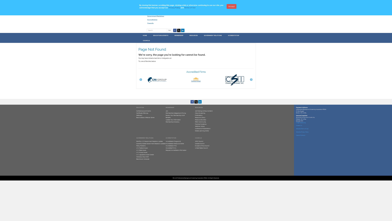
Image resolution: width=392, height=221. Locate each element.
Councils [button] (146, 40)
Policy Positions (141, 146)
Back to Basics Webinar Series (145, 117)
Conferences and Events (143, 111)
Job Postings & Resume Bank (204, 111)
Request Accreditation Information (176, 150)
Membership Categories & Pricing (176, 113)
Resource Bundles (200, 120)
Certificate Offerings (142, 113)
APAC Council (199, 141)
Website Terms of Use (302, 128)
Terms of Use (190, 8)
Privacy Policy (174, 8)
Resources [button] (193, 35)
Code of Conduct (300, 135)
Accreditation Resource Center (175, 143)
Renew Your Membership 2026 (175, 115)
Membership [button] (178, 35)
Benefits (168, 117)
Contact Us (299, 125)
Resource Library (200, 117)
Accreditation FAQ (171, 146)
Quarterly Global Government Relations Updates (151, 143)
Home (145, 35)
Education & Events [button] (160, 35)
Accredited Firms (171, 148)
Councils (150, 23)
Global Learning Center (202, 131)
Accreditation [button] (233, 35)
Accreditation (152, 20)
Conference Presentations (202, 128)
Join (167, 111)
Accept (231, 6)
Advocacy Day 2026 (142, 157)
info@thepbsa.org (301, 122)
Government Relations (155, 16)
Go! (169, 30)
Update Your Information (173, 120)
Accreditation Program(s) (173, 141)
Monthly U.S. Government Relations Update (149, 141)
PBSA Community (200, 122)
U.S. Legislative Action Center (145, 154)
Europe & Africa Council (202, 146)
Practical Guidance (200, 124)
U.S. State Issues (141, 150)
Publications (198, 115)
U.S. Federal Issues (142, 148)
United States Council (201, 148)
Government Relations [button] (213, 35)
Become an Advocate (142, 159)
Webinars (139, 115)
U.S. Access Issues (141, 152)
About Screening (200, 113)
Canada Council (199, 143)
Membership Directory (172, 122)
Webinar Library (200, 126)
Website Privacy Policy (302, 132)
